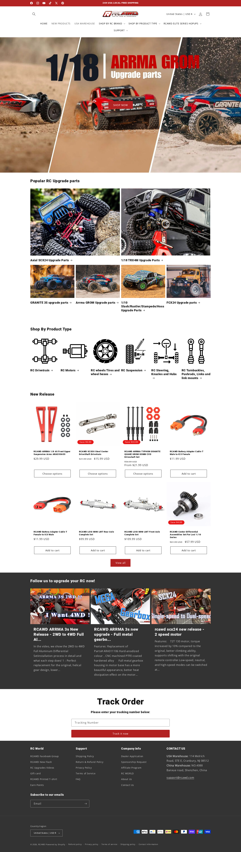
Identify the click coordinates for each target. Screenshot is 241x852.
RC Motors (68, 370)
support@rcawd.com (180, 777)
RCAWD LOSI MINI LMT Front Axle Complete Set (142, 533)
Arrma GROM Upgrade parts (95, 302)
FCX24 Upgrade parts (182, 302)
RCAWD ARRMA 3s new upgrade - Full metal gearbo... (116, 634)
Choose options (52, 473)
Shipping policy (127, 844)
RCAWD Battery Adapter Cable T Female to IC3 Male (50, 533)
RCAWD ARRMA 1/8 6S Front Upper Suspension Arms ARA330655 (52, 452)
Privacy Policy (84, 767)
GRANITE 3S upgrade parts (49, 302)
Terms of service (109, 844)
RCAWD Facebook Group (44, 756)
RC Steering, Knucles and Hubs (164, 372)
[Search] (34, 14)
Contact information (148, 844)
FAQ (78, 779)
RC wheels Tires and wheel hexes (105, 372)
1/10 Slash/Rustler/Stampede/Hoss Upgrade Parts (142, 306)
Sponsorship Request (133, 761)
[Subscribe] (85, 804)
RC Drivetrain (40, 370)
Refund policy (75, 844)
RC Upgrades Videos (42, 767)
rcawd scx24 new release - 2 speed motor (179, 632)
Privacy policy (91, 844)
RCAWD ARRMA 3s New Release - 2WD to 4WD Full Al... (59, 634)
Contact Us (127, 785)
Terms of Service (86, 773)
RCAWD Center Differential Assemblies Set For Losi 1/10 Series (185, 535)
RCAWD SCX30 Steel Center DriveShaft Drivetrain (93, 452)
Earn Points (37, 785)
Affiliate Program (131, 767)
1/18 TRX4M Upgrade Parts (140, 260)
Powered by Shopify (55, 844)
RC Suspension (131, 370)
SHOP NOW (120, 105)
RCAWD (41, 844)
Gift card (35, 773)
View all (121, 562)
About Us (126, 779)
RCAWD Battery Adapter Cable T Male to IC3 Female (186, 452)
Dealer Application (132, 756)
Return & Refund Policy (89, 761)
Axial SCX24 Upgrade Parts (49, 260)
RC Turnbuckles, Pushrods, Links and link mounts (196, 374)
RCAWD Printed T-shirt (43, 779)
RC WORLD (127, 773)
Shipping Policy (85, 756)
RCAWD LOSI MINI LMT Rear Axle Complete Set (96, 533)
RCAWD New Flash (41, 761)
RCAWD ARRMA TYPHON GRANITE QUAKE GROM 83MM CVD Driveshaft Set (142, 454)
